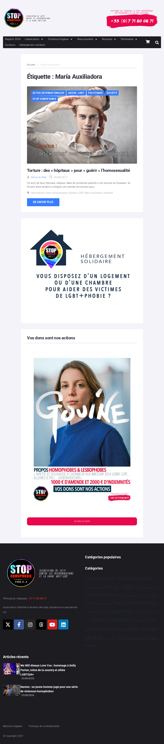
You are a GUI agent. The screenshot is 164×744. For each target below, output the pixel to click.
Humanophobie (116, 611)
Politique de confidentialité (44, 726)
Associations (37, 192)
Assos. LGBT (76, 92)
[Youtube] (52, 624)
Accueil (31, 64)
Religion (149, 620)
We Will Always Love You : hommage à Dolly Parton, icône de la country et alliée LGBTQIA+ (48, 670)
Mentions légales (12, 726)
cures (48, 192)
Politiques (95, 92)
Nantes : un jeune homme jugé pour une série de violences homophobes (49, 689)
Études (90, 646)
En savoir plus (43, 202)
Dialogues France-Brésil (138, 595)
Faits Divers (126, 603)
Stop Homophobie (44, 98)
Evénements (103, 604)
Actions (92, 578)
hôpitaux (72, 192)
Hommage (92, 612)
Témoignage (131, 638)
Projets (137, 620)
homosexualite (59, 192)
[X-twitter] (8, 624)
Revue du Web (38, 177)
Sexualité (108, 192)
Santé (90, 629)
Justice (143, 611)
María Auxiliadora (93, 192)
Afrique (90, 588)
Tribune (113, 639)
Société (112, 92)
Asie (99, 588)
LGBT (81, 192)
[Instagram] (30, 624)
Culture (119, 595)
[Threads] (41, 624)
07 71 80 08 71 (38, 598)
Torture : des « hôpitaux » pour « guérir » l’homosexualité (78, 170)
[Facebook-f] (19, 624)
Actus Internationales (48, 92)
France (148, 603)
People (99, 620)
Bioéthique (144, 588)
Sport (121, 629)
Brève (156, 588)
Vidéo (152, 638)
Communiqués (99, 595)
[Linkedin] (63, 624)
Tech (105, 639)
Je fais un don (82, 521)
